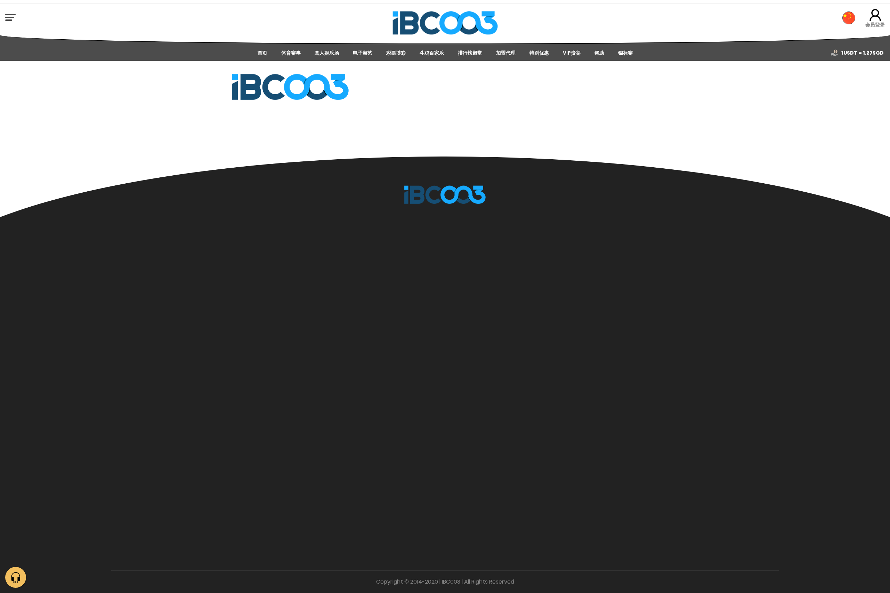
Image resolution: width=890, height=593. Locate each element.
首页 (262, 52)
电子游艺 (362, 52)
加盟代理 (506, 52)
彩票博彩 (396, 52)
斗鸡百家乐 (432, 52)
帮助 (599, 52)
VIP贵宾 (572, 52)
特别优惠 (539, 52)
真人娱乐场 (327, 52)
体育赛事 (291, 52)
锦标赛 (625, 52)
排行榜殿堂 (470, 52)
